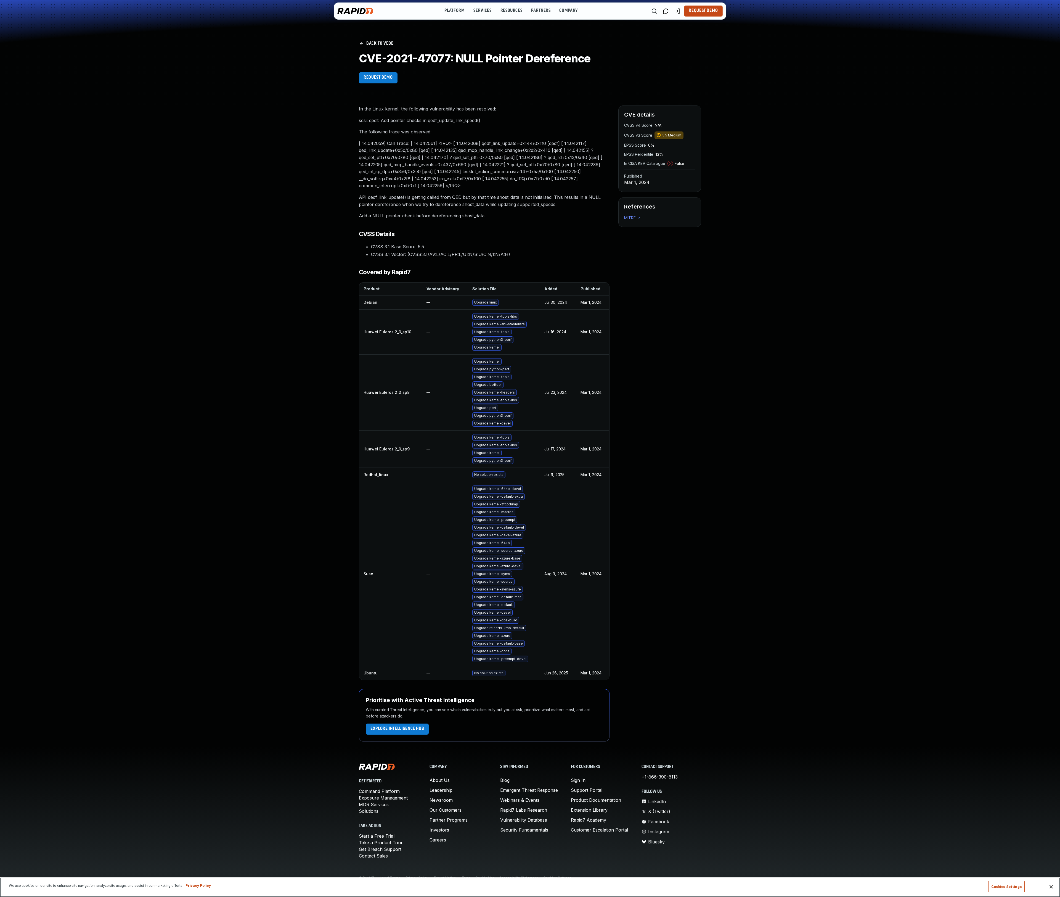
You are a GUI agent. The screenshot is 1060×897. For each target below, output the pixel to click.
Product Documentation (596, 800)
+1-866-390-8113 (660, 777)
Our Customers (446, 810)
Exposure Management (383, 798)
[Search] (654, 11)
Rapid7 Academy (588, 820)
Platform (454, 11)
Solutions (368, 811)
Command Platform (379, 791)
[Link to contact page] (666, 11)
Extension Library (589, 810)
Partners (540, 11)
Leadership (441, 790)
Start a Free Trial (376, 836)
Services (482, 11)
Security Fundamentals (524, 830)
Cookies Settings (1006, 887)
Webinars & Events (519, 800)
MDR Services (374, 804)
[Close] (1051, 887)
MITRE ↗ (632, 217)
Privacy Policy (198, 885)
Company (568, 11)
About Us (440, 780)
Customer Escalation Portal (599, 830)
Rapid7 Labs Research (523, 810)
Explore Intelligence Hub (397, 729)
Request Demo (703, 11)
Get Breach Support (380, 849)
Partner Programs (449, 820)
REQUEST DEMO (378, 77)
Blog (505, 780)
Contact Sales (373, 856)
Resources (511, 11)
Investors (439, 830)
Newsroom (441, 800)
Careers (438, 840)
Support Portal (586, 790)
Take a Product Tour (381, 842)
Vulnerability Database (523, 820)
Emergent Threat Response (529, 790)
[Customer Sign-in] (677, 11)
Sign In (578, 780)
